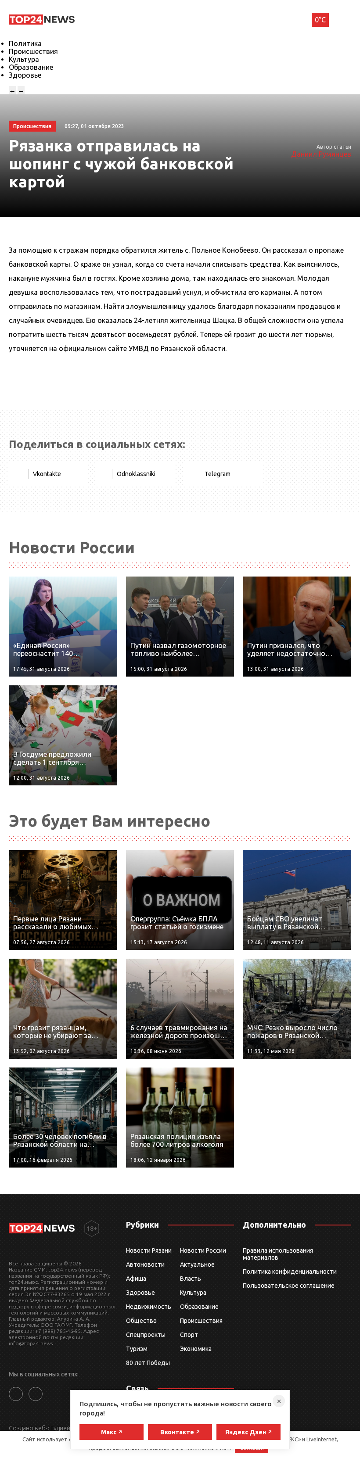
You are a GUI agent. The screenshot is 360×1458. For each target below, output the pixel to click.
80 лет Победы (148, 1362)
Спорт (189, 1334)
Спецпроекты (146, 1334)
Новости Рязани (149, 1250)
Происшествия (33, 51)
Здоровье (25, 75)
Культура (24, 59)
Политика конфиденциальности (290, 1271)
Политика (25, 43)
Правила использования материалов (278, 1254)
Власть (190, 1278)
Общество (141, 1320)
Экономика (196, 1348)
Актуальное (197, 1264)
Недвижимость (148, 1306)
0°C (320, 20)
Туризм (137, 1348)
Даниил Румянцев (321, 154)
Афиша (136, 1278)
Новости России (203, 1250)
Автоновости (145, 1264)
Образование (31, 67)
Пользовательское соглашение (289, 1285)
